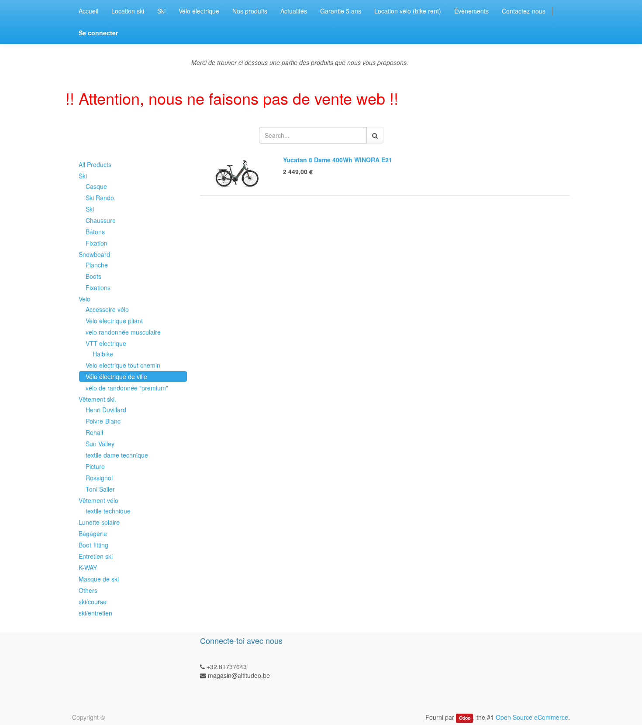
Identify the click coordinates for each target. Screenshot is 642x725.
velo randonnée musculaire (123, 332)
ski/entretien (95, 613)
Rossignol (99, 477)
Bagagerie (93, 533)
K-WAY (88, 567)
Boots (93, 276)
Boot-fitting (93, 544)
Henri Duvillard (106, 409)
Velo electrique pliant (114, 320)
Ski (83, 175)
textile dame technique (117, 455)
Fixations (98, 287)
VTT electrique (106, 343)
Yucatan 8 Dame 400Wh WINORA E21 (337, 159)
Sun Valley (100, 443)
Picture (95, 466)
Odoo (464, 718)
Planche (97, 264)
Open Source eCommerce (532, 717)
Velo (84, 298)
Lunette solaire (99, 522)
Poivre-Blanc (103, 421)
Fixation (96, 243)
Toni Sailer (100, 489)
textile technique (108, 510)
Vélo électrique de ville (116, 376)
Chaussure (101, 220)
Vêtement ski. (97, 399)
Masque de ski (99, 579)
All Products (95, 164)
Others (88, 590)
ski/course (93, 601)
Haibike (103, 353)
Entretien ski (96, 556)
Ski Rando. (101, 197)
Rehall (94, 432)
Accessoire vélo (107, 309)
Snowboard (94, 254)
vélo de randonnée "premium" (127, 387)
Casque (96, 186)
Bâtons (95, 231)
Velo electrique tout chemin (123, 365)
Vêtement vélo (98, 500)
